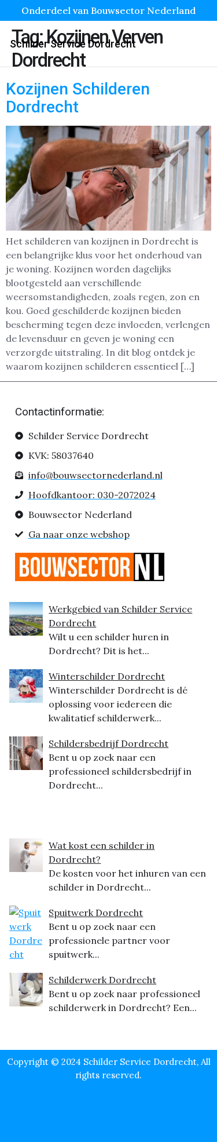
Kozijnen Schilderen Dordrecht (78, 97)
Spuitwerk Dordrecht (96, 912)
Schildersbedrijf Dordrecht (108, 743)
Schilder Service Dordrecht (73, 44)
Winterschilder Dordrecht (107, 676)
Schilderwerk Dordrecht (102, 980)
